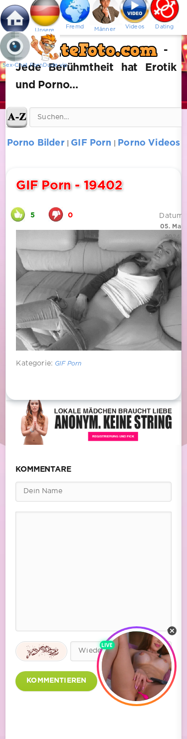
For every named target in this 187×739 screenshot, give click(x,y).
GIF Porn (68, 364)
